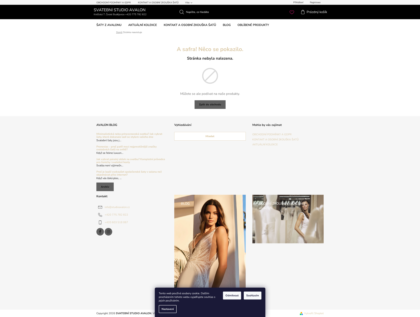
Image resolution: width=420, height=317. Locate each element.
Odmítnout (232, 295)
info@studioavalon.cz (117, 207)
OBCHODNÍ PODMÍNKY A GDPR (113, 2)
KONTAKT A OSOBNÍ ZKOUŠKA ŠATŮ (158, 2)
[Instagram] (108, 232)
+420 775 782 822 (116, 214)
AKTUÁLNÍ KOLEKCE (265, 144)
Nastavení (168, 309)
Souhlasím (252, 295)
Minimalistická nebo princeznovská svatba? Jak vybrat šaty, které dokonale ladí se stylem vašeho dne (129, 135)
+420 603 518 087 (116, 222)
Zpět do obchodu (210, 104)
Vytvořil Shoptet (314, 313)
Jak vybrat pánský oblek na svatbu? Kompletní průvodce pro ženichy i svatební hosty (130, 161)
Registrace (315, 2)
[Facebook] (100, 232)
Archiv (105, 187)
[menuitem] (109, 25)
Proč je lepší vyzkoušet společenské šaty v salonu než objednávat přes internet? (129, 173)
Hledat (209, 136)
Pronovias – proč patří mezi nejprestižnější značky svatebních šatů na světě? (126, 148)
